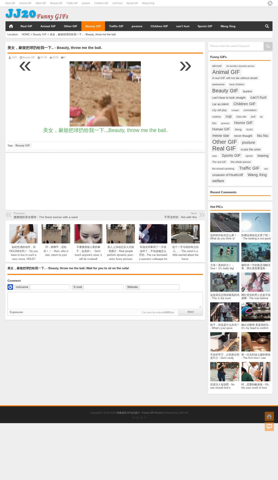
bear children (237, 84)
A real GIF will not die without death (235, 78)
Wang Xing (148, 3)
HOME (10, 26)
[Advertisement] (225, 14)
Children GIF (101, 3)
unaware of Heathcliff (227, 175)
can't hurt (117, 3)
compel (235, 110)
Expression (16, 312)
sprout (249, 156)
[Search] (267, 26)
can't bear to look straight (228, 97)
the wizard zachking (223, 169)
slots (214, 156)
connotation (250, 110)
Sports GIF (132, 3)
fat (261, 117)
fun (214, 123)
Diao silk (241, 117)
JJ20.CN (183, 412)
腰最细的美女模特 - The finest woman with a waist (46, 217)
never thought (243, 135)
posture (86, 3)
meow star (220, 135)
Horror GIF (243, 123)
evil (253, 116)
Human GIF (221, 129)
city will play (219, 110)
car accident (220, 104)
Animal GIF (25, 3)
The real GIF (219, 162)
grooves (225, 123)
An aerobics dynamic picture (240, 66)
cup (229, 116)
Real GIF (10, 3)
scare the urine (250, 149)
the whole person (241, 161)
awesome (218, 84)
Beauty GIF (56, 3)
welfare (218, 181)
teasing (262, 156)
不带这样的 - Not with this (180, 217)
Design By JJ (139, 417)
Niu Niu (262, 136)
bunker (247, 91)
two (266, 169)
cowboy (216, 116)
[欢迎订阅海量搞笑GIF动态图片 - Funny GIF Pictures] (270, 3)
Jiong (238, 129)
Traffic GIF (72, 3)
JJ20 (14, 57)
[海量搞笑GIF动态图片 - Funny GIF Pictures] (36, 9)
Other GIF (41, 3)
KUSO (249, 129)
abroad (216, 65)
